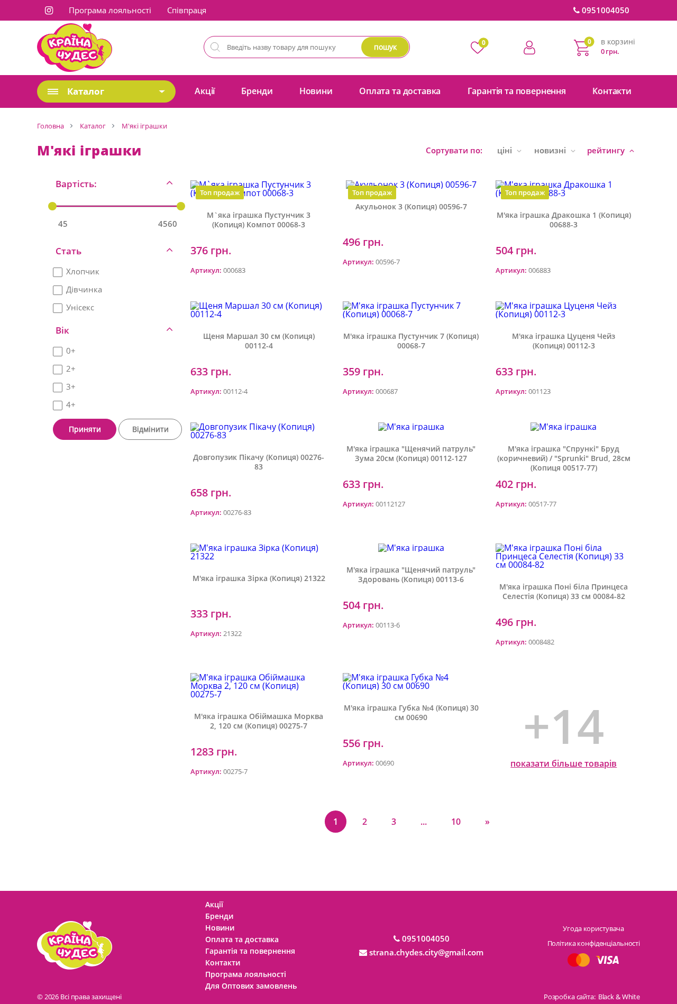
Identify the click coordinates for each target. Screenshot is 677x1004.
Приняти (85, 429)
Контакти (612, 91)
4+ (71, 404)
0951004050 (604, 10)
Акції (205, 91)
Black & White (619, 996)
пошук (385, 47)
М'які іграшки (144, 126)
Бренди (256, 91)
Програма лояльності (110, 10)
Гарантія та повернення (517, 91)
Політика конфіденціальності (594, 943)
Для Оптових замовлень (251, 986)
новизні (551, 150)
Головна (50, 126)
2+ (71, 368)
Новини (316, 91)
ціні (505, 150)
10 (456, 821)
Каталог (93, 126)
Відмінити (150, 429)
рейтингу (607, 150)
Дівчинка (84, 289)
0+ (71, 350)
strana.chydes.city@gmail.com (425, 952)
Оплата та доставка (400, 91)
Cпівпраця (186, 10)
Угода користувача (593, 928)
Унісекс (80, 307)
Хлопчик (82, 271)
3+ (71, 386)
